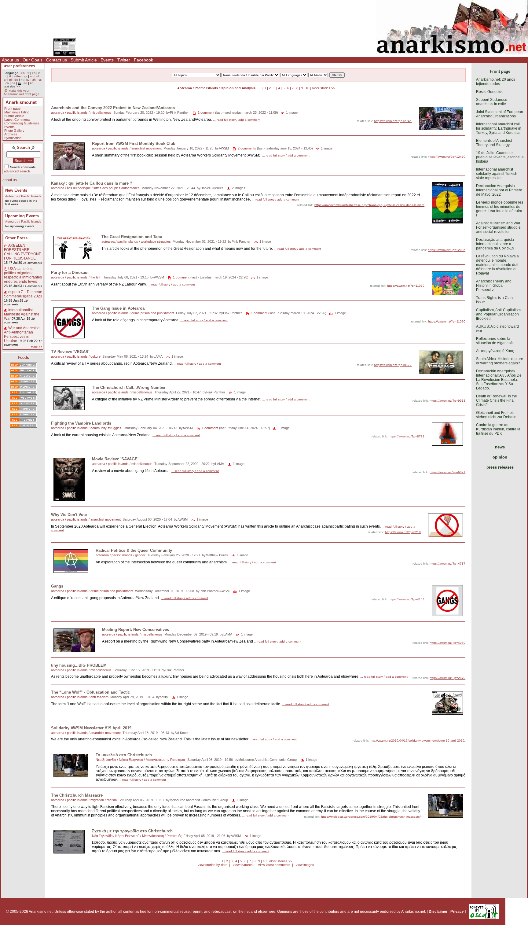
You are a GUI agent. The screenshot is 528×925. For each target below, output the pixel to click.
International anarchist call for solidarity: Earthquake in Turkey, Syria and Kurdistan (499, 128)
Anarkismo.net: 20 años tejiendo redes (495, 81)
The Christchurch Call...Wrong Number (129, 387)
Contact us (56, 59)
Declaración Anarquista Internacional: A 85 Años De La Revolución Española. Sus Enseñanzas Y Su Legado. (499, 379)
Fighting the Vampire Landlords (81, 423)
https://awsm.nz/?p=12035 (446, 250)
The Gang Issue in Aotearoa (118, 308)
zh (34, 79)
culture (95, 356)
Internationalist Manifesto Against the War (21, 314)
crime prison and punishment (152, 313)
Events (107, 59)
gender (140, 555)
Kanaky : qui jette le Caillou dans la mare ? (91, 183)
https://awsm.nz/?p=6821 (447, 472)
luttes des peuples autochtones (117, 188)
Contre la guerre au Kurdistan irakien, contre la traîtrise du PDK (498, 429)
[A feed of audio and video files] (23, 387)
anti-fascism (99, 697)
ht (22, 79)
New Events (16, 190)
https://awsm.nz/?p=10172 (393, 365)
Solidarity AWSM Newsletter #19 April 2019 (91, 728)
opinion (500, 457)
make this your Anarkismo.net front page (21, 92)
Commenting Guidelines (21, 123)
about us (9, 180)
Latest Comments (17, 119)
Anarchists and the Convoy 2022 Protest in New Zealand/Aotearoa (113, 107)
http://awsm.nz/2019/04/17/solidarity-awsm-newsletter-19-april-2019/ (417, 740)
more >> (36, 346)
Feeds (23, 357)
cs (40, 79)
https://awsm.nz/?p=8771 (406, 436)
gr (25, 76)
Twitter (123, 59)
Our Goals (32, 59)
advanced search (17, 171)
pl (10, 79)
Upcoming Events (22, 216)
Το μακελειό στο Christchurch (124, 755)
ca (7, 83)
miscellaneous (101, 112)
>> (18, 86)
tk (10, 76)
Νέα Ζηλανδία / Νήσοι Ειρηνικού (119, 759)
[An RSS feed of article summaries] (23, 393)
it (39, 73)
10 (307, 88)
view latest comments (274, 865)
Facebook (143, 59)
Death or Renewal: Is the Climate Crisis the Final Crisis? (496, 400)
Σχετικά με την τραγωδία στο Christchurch (132, 831)
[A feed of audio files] (23, 382)
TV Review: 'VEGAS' (70, 351)
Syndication (12, 138)
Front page (12, 108)
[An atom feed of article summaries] (23, 365)
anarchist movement (146, 148)
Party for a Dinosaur (70, 272)
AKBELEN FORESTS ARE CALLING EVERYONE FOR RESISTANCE (22, 251)
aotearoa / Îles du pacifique (71, 188)
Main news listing (16, 112)
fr (28, 73)
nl (37, 76)
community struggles (105, 428)
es (33, 73)
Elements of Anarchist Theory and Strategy (494, 142)
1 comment (206, 112)
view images (305, 865)
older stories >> (323, 88)
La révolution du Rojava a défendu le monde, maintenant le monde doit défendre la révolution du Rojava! (497, 264)
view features (243, 865)
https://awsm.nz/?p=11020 (446, 321)
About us (10, 59)
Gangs (57, 586)
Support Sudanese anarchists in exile (491, 102)
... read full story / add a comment (236, 119)
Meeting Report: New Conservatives (135, 629)
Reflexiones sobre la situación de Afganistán (495, 341)
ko (31, 83)
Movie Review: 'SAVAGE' (115, 459)
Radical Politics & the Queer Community (134, 550)
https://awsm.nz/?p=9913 (447, 400)
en (23, 73)
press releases (500, 467)
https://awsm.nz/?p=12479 (446, 156)
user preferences (19, 66)
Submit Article (84, 59)
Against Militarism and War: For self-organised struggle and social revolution (498, 227)
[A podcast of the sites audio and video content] (23, 420)
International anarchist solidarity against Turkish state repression (496, 173)
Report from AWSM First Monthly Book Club (133, 143)
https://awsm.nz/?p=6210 (403, 532)
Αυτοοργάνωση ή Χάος (495, 351)
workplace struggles (156, 241)
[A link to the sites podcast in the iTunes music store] (23, 426)
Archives (10, 134)
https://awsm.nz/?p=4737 (447, 563)
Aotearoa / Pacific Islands (23, 196)
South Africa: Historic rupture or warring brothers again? (499, 361)
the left (95, 277)
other (18, 76)
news (500, 447)
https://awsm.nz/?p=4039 (447, 642)
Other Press (16, 238)
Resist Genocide (490, 92)
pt (5, 76)
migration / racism (103, 800)
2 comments (247, 148)
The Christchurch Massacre (77, 795)
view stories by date (212, 865)
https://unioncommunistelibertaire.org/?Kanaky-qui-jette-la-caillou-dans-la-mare (369, 205)
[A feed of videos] (23, 376)
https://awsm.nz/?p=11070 (405, 285)
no (32, 76)
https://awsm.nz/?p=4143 (406, 599)
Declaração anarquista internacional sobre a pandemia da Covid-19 (495, 244)
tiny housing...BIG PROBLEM (79, 665)
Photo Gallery (14, 130)
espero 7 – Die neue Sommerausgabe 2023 (23, 294)
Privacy (457, 911)
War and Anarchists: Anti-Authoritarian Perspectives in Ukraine (22, 334)
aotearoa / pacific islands (69, 112)
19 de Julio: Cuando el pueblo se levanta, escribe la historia (500, 157)
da (13, 83)
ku (28, 79)
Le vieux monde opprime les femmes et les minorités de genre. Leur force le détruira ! (499, 208)
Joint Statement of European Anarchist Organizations (499, 114)
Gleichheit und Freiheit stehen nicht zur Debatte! (496, 415)
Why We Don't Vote (69, 514)
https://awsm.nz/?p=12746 (393, 121)
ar (5, 79)
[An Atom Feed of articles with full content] (23, 371)
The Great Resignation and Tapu (131, 236)
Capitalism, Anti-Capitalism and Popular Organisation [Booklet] (498, 314)
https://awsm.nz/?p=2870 (447, 678)
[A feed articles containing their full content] (23, 398)
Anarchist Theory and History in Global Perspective (494, 285)
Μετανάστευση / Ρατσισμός (165, 759)
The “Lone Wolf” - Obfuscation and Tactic (90, 692)
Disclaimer (438, 911)
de (16, 79)
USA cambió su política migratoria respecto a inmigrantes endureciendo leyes (23, 275)
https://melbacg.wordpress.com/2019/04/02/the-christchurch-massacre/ (371, 816)
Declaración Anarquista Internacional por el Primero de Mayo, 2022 (499, 190)
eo (25, 83)
